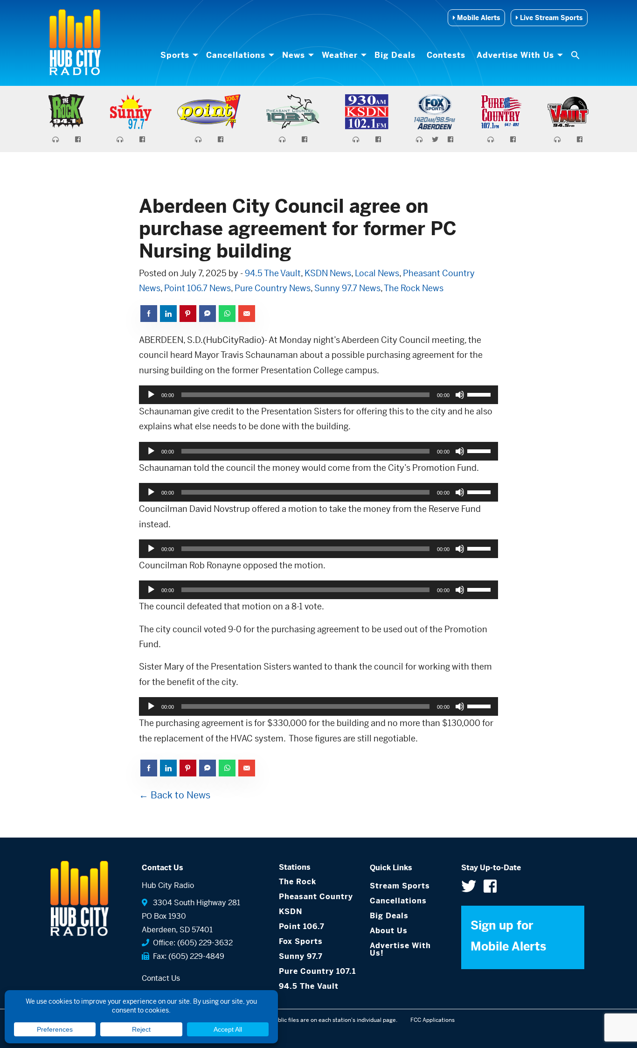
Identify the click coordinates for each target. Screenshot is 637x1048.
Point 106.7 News (197, 288)
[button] (576, 55)
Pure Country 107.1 (317, 971)
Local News (377, 273)
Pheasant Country (316, 896)
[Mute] (459, 394)
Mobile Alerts (477, 18)
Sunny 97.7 (301, 956)
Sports (174, 55)
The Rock (297, 882)
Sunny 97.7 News (347, 288)
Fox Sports (301, 941)
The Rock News (413, 288)
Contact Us (161, 978)
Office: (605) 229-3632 (191, 943)
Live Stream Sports (550, 18)
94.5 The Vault (273, 273)
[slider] (480, 393)
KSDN (290, 911)
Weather (340, 55)
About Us (389, 931)
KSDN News (328, 273)
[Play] (151, 394)
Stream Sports (400, 886)
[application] (318, 394)
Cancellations (235, 55)
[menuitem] (178, 55)
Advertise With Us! (400, 949)
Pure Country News (273, 288)
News (293, 55)
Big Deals (394, 55)
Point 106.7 (302, 926)
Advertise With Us (515, 55)
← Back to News (174, 795)
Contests (446, 55)
